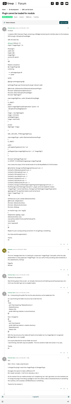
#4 (68, 292)
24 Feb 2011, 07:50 (24, 292)
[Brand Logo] (14, 3)
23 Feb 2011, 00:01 (22, 249)
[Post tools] (67, 244)
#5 (68, 358)
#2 (68, 249)
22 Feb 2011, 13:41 (24, 28)
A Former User (11, 28)
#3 (68, 275)
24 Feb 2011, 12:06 (24, 358)
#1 (68, 28)
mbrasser (10, 249)
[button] (2, 401)
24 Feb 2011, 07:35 (24, 275)
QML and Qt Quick (8, 17)
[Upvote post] (61, 244)
